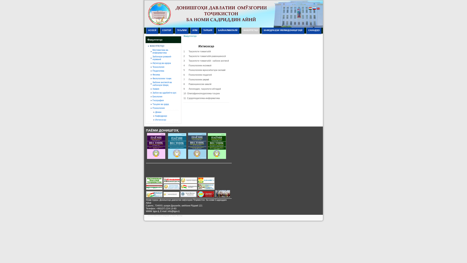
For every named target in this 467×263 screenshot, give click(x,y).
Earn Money (177, 216)
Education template (161, 216)
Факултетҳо (190, 36)
